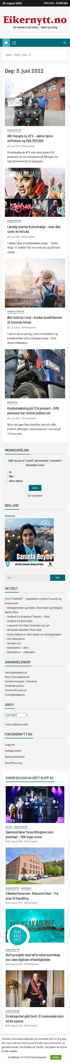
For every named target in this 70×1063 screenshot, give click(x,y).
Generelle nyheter (15, 311)
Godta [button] (56, 1057)
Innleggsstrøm (13, 750)
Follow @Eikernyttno (16, 724)
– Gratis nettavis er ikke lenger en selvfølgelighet (33, 634)
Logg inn (10, 744)
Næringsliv (12, 402)
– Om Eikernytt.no (15, 638)
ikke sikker (16, 481)
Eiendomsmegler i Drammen (21, 681)
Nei (11, 476)
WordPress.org (13, 763)
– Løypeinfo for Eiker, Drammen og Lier (27, 625)
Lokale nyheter (14, 130)
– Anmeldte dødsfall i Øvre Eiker (23, 629)
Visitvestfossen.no (16, 690)
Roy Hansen (29, 146)
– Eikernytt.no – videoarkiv (20, 652)
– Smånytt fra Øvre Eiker (19, 621)
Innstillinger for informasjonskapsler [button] (27, 1057)
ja (10, 472)
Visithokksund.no (14, 685)
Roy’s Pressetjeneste (17, 677)
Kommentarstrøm (15, 756)
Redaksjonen (30, 328)
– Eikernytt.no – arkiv (17, 647)
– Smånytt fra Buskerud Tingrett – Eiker (27, 616)
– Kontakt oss (13, 643)
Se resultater (35, 495)
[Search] (65, 43)
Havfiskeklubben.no (16, 672)
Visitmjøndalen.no (15, 694)
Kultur (9, 827)
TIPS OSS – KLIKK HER (55, 3)
